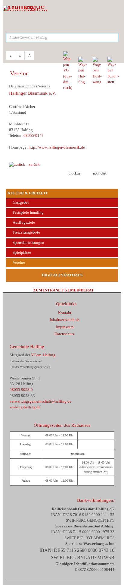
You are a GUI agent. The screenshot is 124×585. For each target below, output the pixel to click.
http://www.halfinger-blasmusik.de (57, 147)
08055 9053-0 (21, 390)
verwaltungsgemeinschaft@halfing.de (40, 401)
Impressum (64, 327)
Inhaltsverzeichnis (64, 320)
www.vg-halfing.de (25, 407)
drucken (74, 173)
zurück (32, 164)
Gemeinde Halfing (27, 346)
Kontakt (64, 313)
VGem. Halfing (43, 355)
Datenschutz (64, 334)
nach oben (100, 173)
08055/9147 (33, 136)
